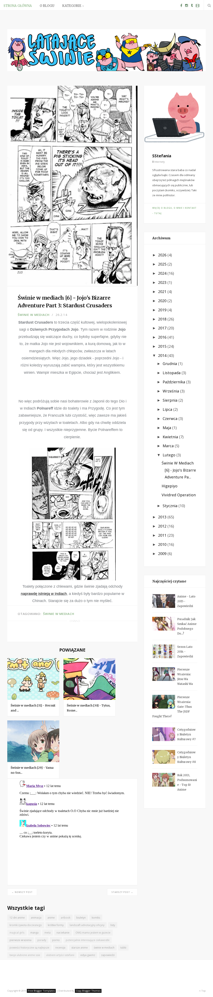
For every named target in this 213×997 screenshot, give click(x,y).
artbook (65, 917)
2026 (162, 254)
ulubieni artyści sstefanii (60, 955)
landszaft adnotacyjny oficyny (87, 925)
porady (41, 940)
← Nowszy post (22, 892)
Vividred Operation (179, 494)
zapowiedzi (108, 955)
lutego (169, 454)
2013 (162, 516)
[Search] (208, 5)
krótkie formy (56, 925)
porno (56, 940)
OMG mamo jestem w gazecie (93, 932)
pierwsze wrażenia (20, 940)
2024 (162, 273)
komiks (96, 917)
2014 (162, 355)
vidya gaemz (87, 955)
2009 (162, 553)
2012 (162, 526)
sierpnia (170, 400)
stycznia (170, 505)
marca (169, 445)
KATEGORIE (71, 6)
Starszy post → (122, 892)
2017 (162, 327)
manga (34, 932)
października (174, 381)
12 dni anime (17, 917)
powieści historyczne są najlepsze (29, 947)
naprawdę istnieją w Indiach (44, 594)
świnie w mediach (34, 315)
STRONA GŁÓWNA (18, 6)
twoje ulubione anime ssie (25, 955)
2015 (162, 346)
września (171, 391)
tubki (123, 947)
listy (112, 925)
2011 (162, 535)
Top (203, 990)
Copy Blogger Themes (88, 990)
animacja (36, 917)
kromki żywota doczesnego (26, 925)
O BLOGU (47, 6)
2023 (162, 282)
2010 (162, 544)
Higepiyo (169, 485)
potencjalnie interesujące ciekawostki (87, 940)
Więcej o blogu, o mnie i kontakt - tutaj (174, 210)
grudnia (170, 363)
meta (48, 932)
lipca (168, 409)
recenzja (60, 947)
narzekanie (63, 932)
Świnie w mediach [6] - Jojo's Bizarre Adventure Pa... (179, 470)
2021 (162, 291)
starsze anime (79, 947)
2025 (162, 264)
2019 (162, 309)
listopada (172, 372)
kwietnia (171, 436)
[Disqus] (72, 831)
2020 (162, 300)
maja (167, 427)
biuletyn (81, 917)
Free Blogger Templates (41, 990)
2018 (162, 319)
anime (51, 917)
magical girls (17, 932)
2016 (162, 337)
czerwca (170, 418)
